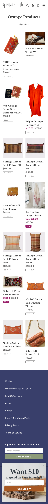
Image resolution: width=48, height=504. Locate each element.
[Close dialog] (43, 466)
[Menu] (43, 5)
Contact (9, 381)
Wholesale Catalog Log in (18, 388)
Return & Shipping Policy (17, 418)
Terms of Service (13, 432)
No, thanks (24, 495)
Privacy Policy (12, 425)
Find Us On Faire (13, 396)
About (8, 403)
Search (8, 410)
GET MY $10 (24, 488)
